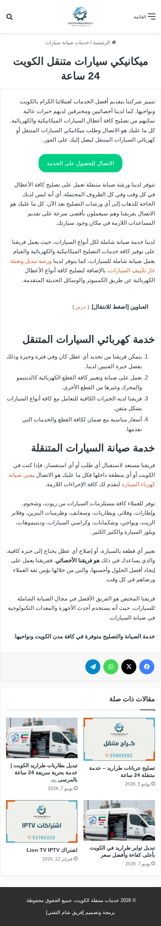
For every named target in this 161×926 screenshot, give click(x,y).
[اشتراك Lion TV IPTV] (42, 821)
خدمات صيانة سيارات (67, 42)
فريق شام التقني (65, 912)
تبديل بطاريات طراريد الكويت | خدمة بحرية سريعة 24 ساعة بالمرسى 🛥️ (44, 772)
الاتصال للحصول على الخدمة (80, 163)
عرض (80, 307)
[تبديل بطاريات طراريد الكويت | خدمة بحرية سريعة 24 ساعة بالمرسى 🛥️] (42, 738)
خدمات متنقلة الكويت (97, 900)
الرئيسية (102, 42)
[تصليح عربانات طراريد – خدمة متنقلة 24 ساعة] (119, 739)
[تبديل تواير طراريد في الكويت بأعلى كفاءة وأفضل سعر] (119, 820)
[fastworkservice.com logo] (80, 16)
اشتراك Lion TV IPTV (52, 850)
